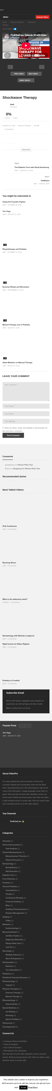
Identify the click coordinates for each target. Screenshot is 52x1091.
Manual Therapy (13, 996)
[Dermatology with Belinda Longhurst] (26, 620)
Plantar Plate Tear (25, 465)
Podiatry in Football (11, 680)
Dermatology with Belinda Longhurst (18, 636)
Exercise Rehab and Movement (16, 287)
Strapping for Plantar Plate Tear (26, 469)
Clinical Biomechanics (12, 852)
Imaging (6, 917)
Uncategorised (9, 1027)
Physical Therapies (17, 22)
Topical (9, 985)
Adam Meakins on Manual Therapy (17, 362)
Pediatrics (7, 974)
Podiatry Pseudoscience (16, 909)
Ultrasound (8, 1023)
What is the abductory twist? (15, 599)
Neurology (7, 951)
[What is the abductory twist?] (26, 583)
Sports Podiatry (13, 1019)
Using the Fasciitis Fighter (14, 202)
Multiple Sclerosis (14, 955)
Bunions (10, 966)
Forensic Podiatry (13, 902)
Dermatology (8, 864)
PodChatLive (16, 821)
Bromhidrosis (12, 867)
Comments (8, 456)
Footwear (7, 883)
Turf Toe (9, 947)
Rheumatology (9, 1000)
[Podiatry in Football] (26, 665)
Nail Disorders (12, 871)
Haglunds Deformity (14, 940)
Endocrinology (12, 928)
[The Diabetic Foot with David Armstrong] (26, 169)
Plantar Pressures (13, 860)
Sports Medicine (10, 1008)
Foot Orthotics (9, 879)
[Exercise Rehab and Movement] (26, 271)
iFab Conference (10, 526)
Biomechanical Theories (16, 856)
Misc (8, 905)
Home (5, 22)
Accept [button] (23, 1087)
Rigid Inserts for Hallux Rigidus (16, 644)
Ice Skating (11, 1012)
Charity (9, 894)
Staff (12, 104)
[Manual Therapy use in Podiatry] (26, 309)
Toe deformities (13, 970)
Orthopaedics (9, 962)
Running (10, 1015)
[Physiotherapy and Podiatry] (26, 233)
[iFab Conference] (26, 510)
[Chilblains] (26, 182)
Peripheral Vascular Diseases (15, 977)
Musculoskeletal (10, 932)
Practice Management (15, 913)
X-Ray (8, 921)
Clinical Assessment (11, 845)
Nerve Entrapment (14, 958)
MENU (5, 17)
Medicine (7, 924)
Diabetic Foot (9, 875)
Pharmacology (9, 981)
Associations (12, 890)
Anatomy (7, 841)
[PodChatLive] (6, 824)
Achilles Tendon (13, 936)
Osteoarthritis (12, 1004)
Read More (33, 1087)
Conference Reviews (15, 898)
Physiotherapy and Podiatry (15, 249)
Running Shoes (9, 563)
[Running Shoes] (26, 547)
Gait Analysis (12, 848)
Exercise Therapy (13, 993)
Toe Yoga (6, 211)
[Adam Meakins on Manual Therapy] (26, 347)
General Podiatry (10, 886)
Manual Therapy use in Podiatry (16, 325)
